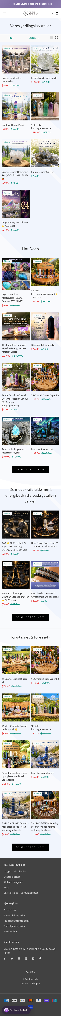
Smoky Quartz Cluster (42, 172)
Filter (10, 38)
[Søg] (51, 13)
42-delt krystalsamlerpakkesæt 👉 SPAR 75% (44, 294)
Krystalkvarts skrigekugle (44, 78)
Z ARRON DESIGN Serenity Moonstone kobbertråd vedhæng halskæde (15, 827)
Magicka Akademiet (15, 871)
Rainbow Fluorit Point (13, 125)
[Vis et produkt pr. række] (51, 37)
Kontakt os (10, 910)
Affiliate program (13, 882)
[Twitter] (12, 958)
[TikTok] (40, 958)
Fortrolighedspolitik (14, 926)
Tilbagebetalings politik (17, 921)
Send (52, 999)
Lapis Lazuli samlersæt (42, 773)
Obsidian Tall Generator (43, 345)
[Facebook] (5, 958)
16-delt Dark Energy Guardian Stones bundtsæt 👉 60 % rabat (15, 597)
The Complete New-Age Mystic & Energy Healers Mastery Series (14, 348)
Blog (6, 887)
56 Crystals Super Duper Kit (45, 395)
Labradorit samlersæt (42, 449)
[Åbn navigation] (4, 13)
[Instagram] (19, 958)
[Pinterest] (26, 958)
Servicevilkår (10, 931)
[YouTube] (33, 958)
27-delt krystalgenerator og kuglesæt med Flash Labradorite (14, 776)
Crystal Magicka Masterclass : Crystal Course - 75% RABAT (12, 298)
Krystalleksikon (12, 877)
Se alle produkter (30, 469)
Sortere (32, 38)
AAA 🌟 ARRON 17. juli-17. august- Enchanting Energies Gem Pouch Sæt (14, 546)
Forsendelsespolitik (14, 915)
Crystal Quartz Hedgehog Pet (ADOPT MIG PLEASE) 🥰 (15, 175)
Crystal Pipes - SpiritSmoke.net (21, 893)
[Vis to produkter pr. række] (56, 37)
